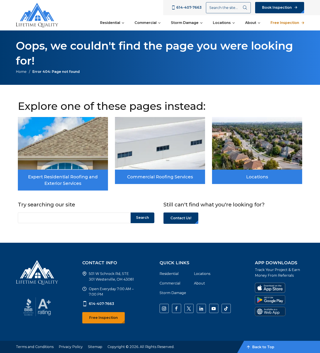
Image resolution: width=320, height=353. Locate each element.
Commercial (146, 23)
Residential (110, 23)
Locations (222, 23)
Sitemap (95, 347)
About (250, 23)
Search (142, 218)
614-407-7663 (101, 304)
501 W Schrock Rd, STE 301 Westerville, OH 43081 (111, 276)
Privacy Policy (71, 347)
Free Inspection (285, 23)
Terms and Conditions (35, 347)
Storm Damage (185, 23)
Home (21, 72)
